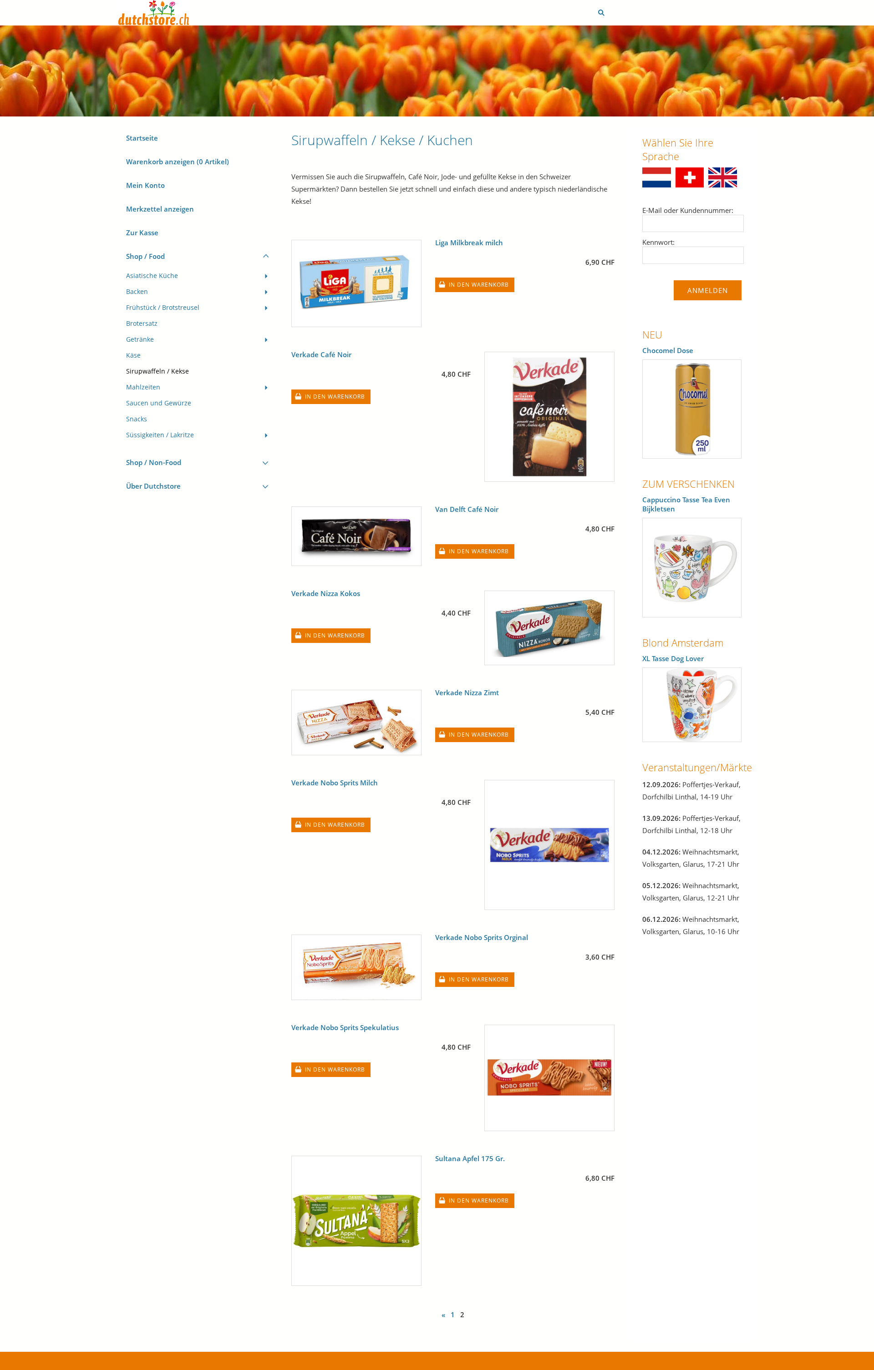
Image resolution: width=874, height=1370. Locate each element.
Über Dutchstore (153, 485)
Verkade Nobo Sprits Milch (334, 782)
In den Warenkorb (479, 284)
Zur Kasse (142, 232)
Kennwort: (658, 242)
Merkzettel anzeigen (160, 208)
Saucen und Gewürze (158, 403)
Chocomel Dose (667, 350)
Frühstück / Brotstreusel (162, 307)
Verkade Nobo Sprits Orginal (481, 937)
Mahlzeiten (143, 387)
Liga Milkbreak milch (469, 242)
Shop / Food (145, 256)
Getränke (140, 339)
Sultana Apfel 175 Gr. (470, 1158)
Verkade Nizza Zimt (467, 692)
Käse (133, 355)
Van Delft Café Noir (466, 509)
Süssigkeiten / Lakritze (160, 435)
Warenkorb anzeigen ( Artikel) (177, 161)
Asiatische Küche (152, 276)
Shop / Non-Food (153, 462)
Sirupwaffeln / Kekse (157, 371)
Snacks (136, 419)
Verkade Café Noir (321, 354)
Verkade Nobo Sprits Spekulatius (345, 1027)
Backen (137, 292)
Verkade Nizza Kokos (325, 593)
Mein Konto (145, 185)
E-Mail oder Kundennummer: (687, 210)
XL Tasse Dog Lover (673, 658)
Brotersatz (142, 323)
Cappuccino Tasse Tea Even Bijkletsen (686, 504)
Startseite (142, 137)
